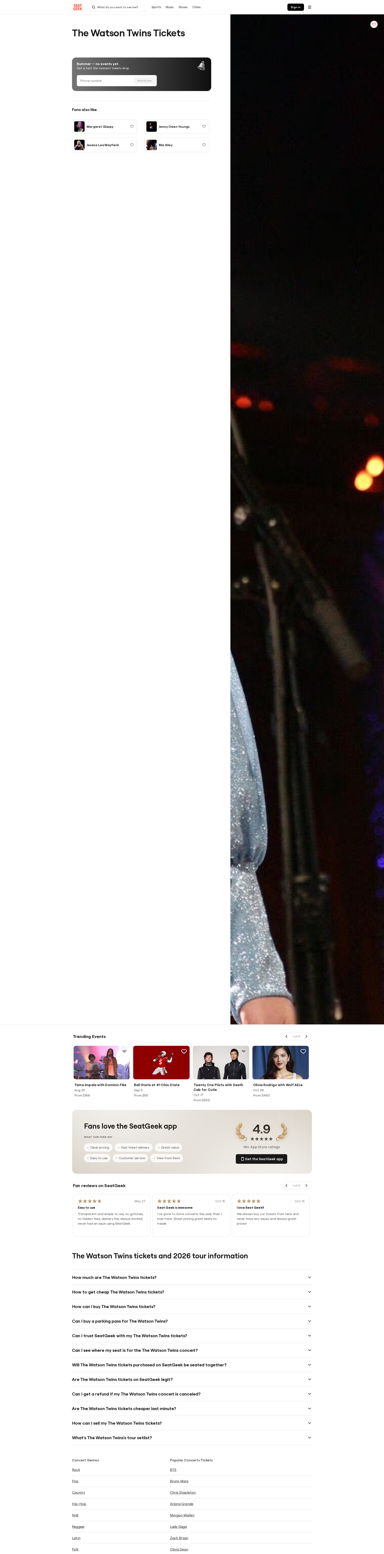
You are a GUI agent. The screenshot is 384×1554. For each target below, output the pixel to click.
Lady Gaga (178, 1526)
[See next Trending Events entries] (306, 1036)
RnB (75, 1515)
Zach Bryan (179, 1538)
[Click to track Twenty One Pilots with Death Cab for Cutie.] (244, 1051)
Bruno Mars (179, 1481)
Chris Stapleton (183, 1492)
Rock (76, 1470)
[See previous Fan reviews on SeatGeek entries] (286, 1185)
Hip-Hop (79, 1504)
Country (78, 1492)
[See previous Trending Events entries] (286, 1036)
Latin (76, 1538)
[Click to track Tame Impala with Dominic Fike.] (124, 1051)
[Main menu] (309, 7)
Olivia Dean (179, 1549)
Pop (75, 1481)
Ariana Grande (182, 1504)
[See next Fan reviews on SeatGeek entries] (306, 1185)
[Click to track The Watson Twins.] (374, 24)
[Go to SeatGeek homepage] (78, 7)
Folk (75, 1549)
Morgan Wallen (182, 1515)
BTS (173, 1470)
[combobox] (117, 7)
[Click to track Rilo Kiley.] (204, 145)
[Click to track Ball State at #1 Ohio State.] (184, 1051)
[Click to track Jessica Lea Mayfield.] (132, 145)
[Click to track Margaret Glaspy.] (132, 127)
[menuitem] (156, 7)
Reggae (78, 1526)
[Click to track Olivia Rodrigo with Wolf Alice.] (303, 1051)
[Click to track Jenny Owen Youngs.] (204, 127)
